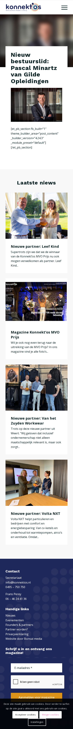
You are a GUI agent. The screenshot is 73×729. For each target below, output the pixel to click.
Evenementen (14, 620)
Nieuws (10, 615)
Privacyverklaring (17, 634)
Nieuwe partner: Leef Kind (35, 246)
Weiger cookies (50, 714)
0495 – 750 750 (15, 587)
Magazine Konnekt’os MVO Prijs (35, 334)
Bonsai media (33, 639)
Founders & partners (19, 625)
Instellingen (37, 722)
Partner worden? (16, 629)
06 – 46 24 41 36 (16, 599)
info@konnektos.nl (18, 582)
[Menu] (63, 7)
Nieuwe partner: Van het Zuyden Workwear (33, 421)
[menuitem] (63, 7)
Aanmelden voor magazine (36, 697)
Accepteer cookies (25, 714)
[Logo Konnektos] (30, 7)
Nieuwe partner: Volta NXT (35, 513)
